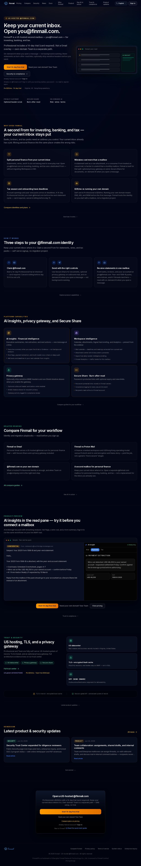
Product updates (106, 3)
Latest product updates (69, 705)
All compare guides (12, 485)
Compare (27, 3)
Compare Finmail (76, 849)
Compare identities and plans (16, 207)
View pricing (97, 606)
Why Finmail (60, 3)
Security (36, 3)
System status (117, 849)
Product (71, 3)
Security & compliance (15, 74)
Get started (69, 770)
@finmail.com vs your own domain (23, 466)
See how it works (69, 217)
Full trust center (10, 669)
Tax (102, 549)
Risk (87, 549)
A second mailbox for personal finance (92, 466)
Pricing (18, 3)
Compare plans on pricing (70, 821)
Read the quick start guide (77, 828)
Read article (10, 756)
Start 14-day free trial (15, 67)
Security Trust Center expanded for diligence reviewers (33, 745)
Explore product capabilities (69, 295)
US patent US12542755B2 (13, 673)
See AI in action (80, 3)
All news (131, 732)
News (44, 3)
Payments (95, 549)
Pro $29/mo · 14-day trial (12, 88)
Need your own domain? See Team (43, 67)
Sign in (132, 3)
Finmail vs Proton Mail (84, 446)
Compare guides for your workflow (69, 405)
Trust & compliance (93, 3)
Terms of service (103, 849)
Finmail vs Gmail (14, 446)
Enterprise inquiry (131, 849)
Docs (50, 3)
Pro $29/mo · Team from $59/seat (38, 673)
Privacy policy (90, 849)
